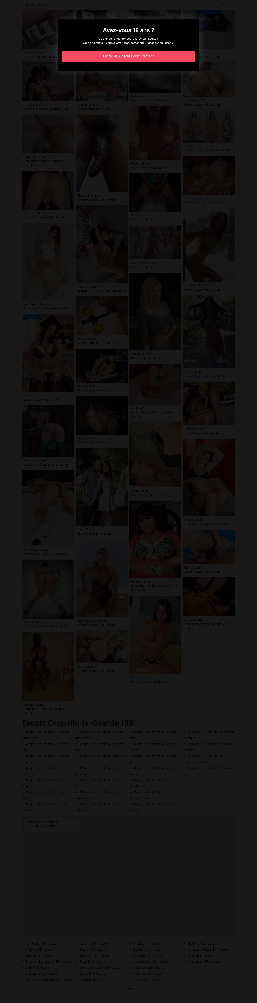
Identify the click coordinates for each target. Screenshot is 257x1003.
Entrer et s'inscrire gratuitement (128, 56)
